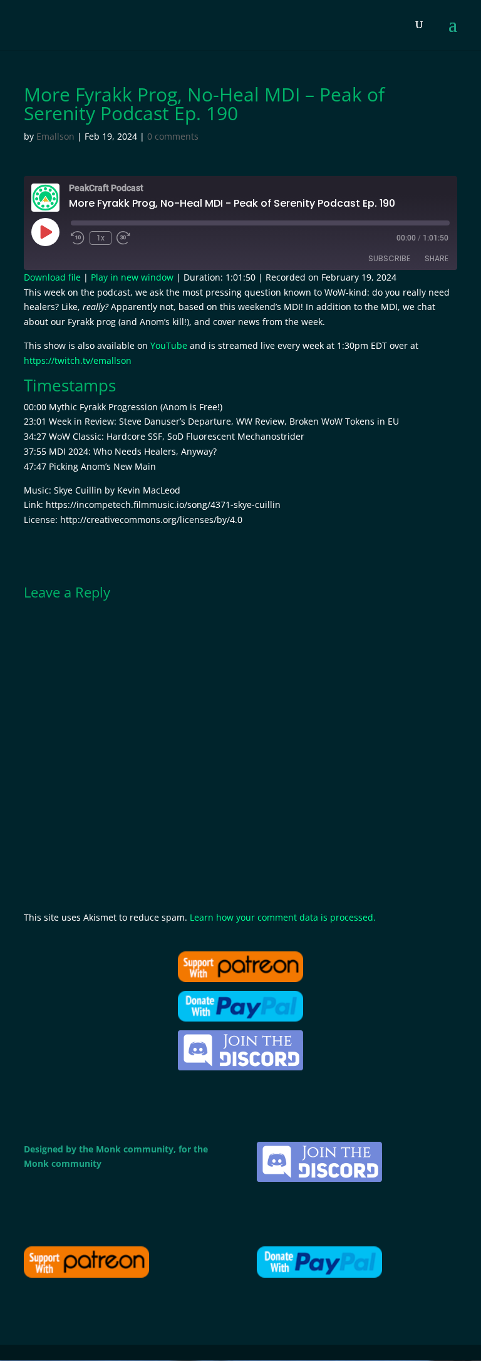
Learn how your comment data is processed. (283, 917)
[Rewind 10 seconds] (78, 238)
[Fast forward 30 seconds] (123, 238)
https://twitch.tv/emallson (78, 360)
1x (100, 238)
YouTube (168, 345)
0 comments (173, 136)
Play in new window (132, 277)
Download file (52, 277)
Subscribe (389, 258)
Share (436, 258)
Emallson (55, 136)
